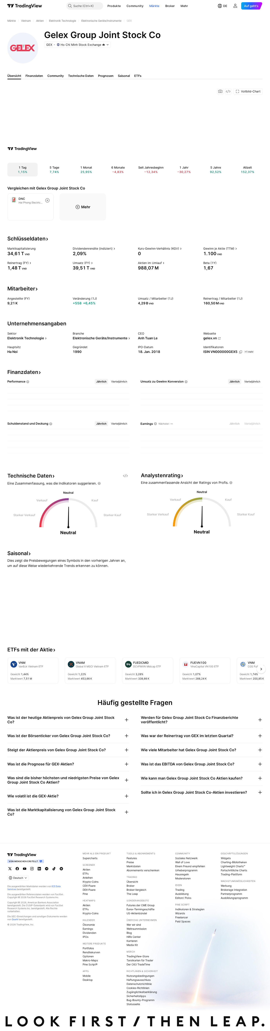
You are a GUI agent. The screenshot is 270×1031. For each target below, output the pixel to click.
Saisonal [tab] (124, 76)
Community (135, 6)
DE (225, 6)
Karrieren (132, 940)
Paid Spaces (182, 921)
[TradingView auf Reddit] (61, 868)
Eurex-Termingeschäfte (140, 909)
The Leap (132, 893)
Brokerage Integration (234, 889)
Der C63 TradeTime (138, 964)
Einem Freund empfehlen (190, 866)
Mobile (87, 975)
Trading (179, 889)
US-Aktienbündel (137, 913)
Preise (130, 862)
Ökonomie (89, 924)
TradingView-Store (138, 956)
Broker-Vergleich (136, 889)
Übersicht (132, 881)
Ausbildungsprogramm (234, 897)
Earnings (88, 928)
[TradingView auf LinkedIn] (39, 868)
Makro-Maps (90, 960)
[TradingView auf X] (9, 868)
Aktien (86, 869)
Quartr (15, 919)
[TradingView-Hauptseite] (21, 854)
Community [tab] (55, 76)
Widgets (226, 858)
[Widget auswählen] (228, 91)
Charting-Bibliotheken (234, 862)
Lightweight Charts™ (233, 866)
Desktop (88, 979)
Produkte (114, 6)
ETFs (86, 873)
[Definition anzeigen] (38, 248)
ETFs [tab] (137, 76)
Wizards (180, 913)
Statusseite (133, 1004)
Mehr (184, 6)
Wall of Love (182, 862)
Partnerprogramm (231, 893)
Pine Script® (90, 964)
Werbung (226, 885)
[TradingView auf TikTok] (54, 868)
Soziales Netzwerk (186, 858)
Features (132, 858)
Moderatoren (183, 878)
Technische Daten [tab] (81, 76)
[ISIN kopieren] (240, 352)
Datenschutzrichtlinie (139, 983)
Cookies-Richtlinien (138, 987)
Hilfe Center (134, 936)
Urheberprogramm (186, 870)
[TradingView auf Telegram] (46, 868)
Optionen (88, 956)
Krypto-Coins (90, 881)
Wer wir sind (134, 924)
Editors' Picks (183, 897)
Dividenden (89, 932)
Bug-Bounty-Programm (140, 1000)
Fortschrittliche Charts (234, 870)
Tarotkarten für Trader (140, 960)
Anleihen (88, 877)
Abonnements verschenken (143, 870)
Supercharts (90, 858)
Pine (85, 893)
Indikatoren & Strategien (189, 909)
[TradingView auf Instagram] (32, 868)
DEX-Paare (89, 889)
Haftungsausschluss (139, 979)
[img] (103, 44)
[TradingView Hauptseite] (24, 5)
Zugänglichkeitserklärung (142, 992)
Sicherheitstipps (136, 996)
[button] (123, 6)
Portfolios (88, 948)
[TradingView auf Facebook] (17, 868)
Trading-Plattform (231, 874)
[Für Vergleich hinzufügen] (47, 200)
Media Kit (132, 944)
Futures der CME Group (141, 905)
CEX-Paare (89, 885)
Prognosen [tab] (106, 76)
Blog (129, 932)
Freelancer (181, 917)
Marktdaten (134, 866)
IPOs (85, 936)
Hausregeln (182, 874)
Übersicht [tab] (14, 76)
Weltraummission (137, 928)
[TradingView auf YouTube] (24, 868)
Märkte (154, 6)
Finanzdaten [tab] (34, 76)
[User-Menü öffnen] (235, 6)
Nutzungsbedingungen (140, 975)
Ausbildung (182, 893)
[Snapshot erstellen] (220, 91)
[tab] (101, 381)
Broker (170, 6)
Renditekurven (91, 952)
